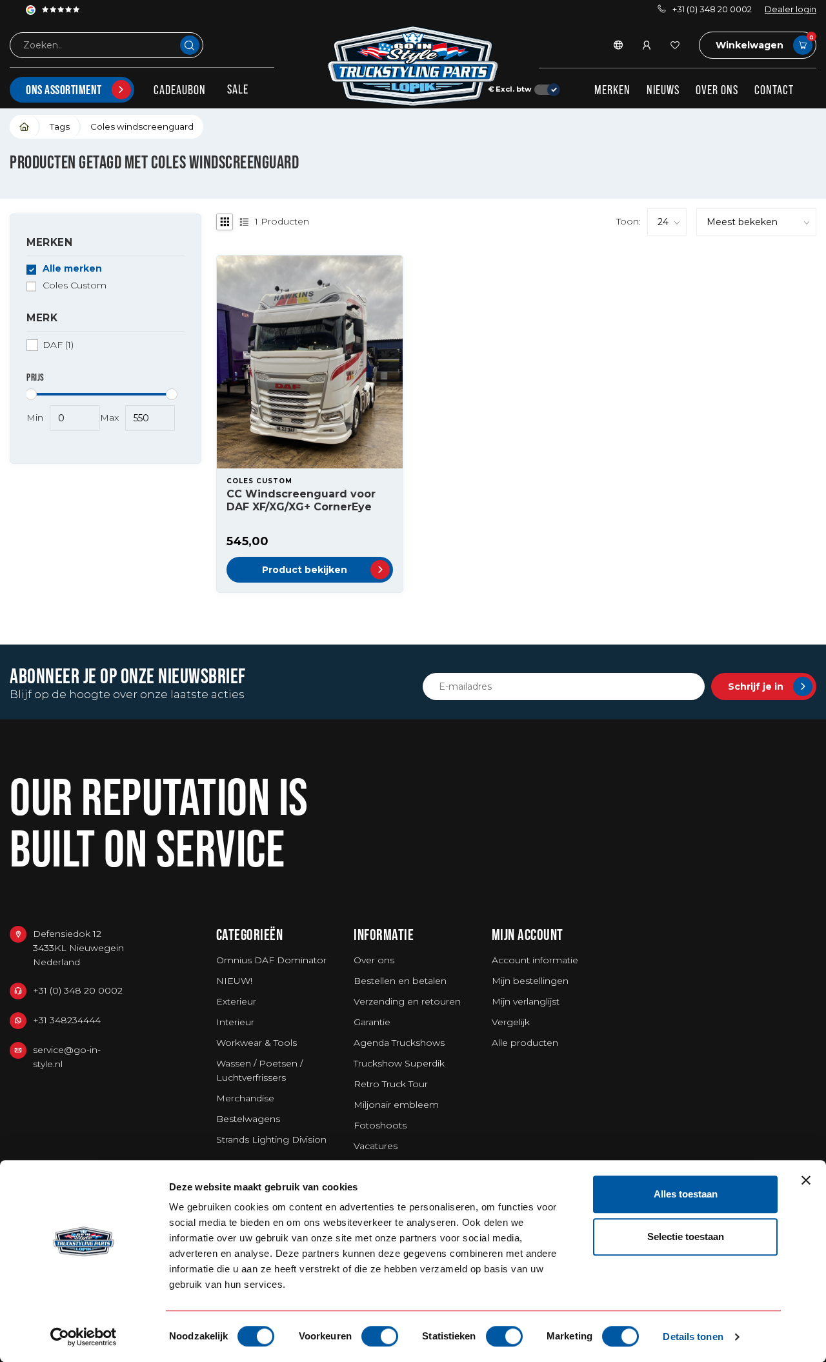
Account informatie (535, 960)
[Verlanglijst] (675, 45)
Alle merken (72, 269)
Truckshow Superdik (399, 1063)
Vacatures (376, 1146)
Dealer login (790, 9)
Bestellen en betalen (400, 980)
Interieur (235, 1022)
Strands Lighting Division (271, 1139)
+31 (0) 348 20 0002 (712, 9)
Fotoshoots (380, 1125)
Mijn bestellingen (530, 980)
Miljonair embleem (396, 1104)
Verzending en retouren (407, 1001)
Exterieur (236, 1001)
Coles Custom (74, 286)
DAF (58, 345)
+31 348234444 (67, 1020)
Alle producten (525, 1042)
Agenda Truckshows (399, 1042)
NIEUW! (234, 980)
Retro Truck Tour (391, 1084)
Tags (60, 126)
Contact (774, 90)
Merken (612, 90)
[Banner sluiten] (806, 1180)
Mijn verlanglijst (525, 1001)
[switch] (379, 1336)
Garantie (372, 1022)
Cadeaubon (180, 90)
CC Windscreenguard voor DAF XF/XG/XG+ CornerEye (301, 500)
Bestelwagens (248, 1119)
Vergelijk (511, 1022)
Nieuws (663, 90)
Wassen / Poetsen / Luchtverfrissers (259, 1070)
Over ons (717, 90)
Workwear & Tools (256, 1042)
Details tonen (693, 1336)
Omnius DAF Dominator (271, 960)
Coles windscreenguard (142, 126)
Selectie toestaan (685, 1236)
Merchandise (245, 1098)
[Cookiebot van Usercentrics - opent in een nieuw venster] (83, 1337)
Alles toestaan (686, 1193)
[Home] (25, 127)
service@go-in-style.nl (67, 1057)
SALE (237, 89)
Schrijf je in (755, 686)
